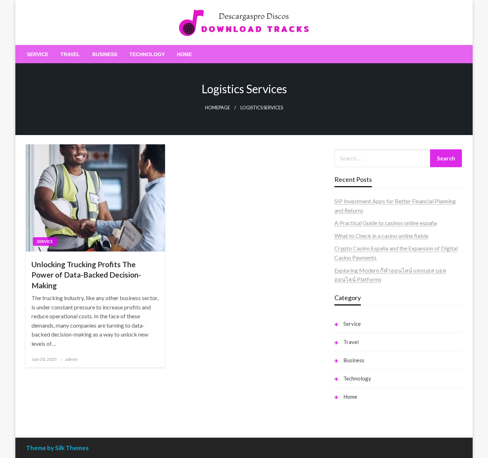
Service (37, 54)
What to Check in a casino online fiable (381, 235)
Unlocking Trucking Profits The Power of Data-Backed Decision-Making (86, 275)
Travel (70, 54)
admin (71, 359)
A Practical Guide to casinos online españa (385, 222)
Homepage (217, 107)
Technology (147, 54)
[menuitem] (37, 54)
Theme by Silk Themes (57, 448)
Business (104, 54)
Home (184, 54)
